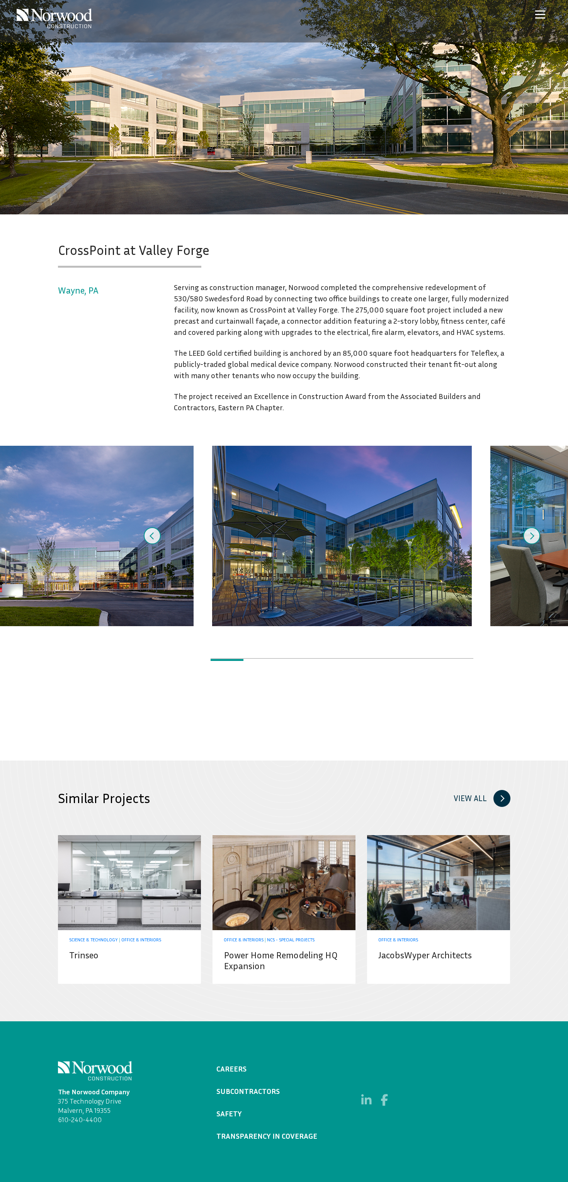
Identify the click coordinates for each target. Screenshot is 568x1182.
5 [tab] (358, 660)
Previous (152, 535)
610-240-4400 (80, 1119)
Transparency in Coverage (266, 1135)
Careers (231, 1068)
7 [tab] (424, 660)
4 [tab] (325, 660)
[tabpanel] (342, 536)
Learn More (129, 909)
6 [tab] (391, 660)
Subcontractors (248, 1090)
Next (531, 535)
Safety (229, 1113)
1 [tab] (227, 660)
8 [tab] (456, 660)
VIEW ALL (470, 798)
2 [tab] (259, 660)
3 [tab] (292, 660)
